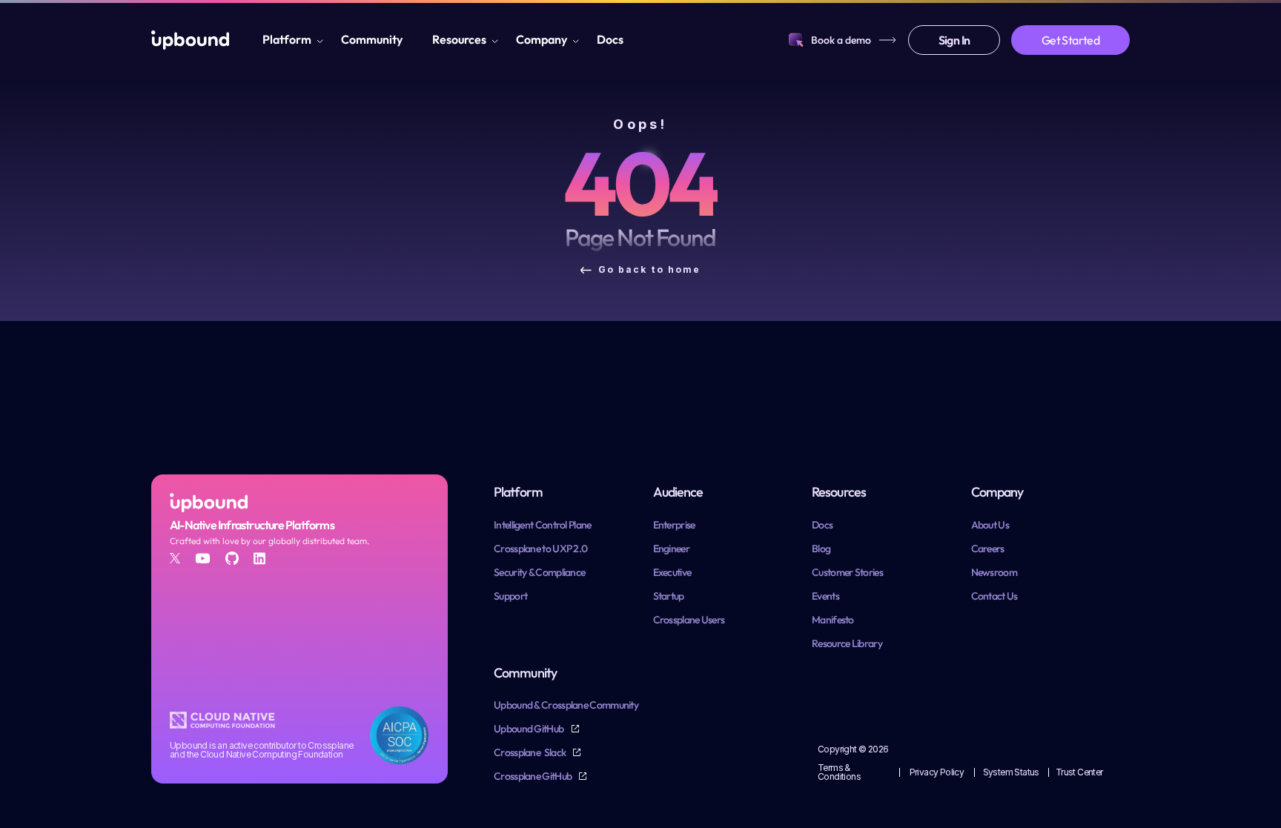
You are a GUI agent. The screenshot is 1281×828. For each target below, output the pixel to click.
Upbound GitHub (530, 728)
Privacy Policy (937, 772)
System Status (1011, 772)
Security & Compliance (539, 572)
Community (372, 39)
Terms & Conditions (839, 772)
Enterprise (674, 524)
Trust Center (1079, 772)
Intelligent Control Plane (543, 524)
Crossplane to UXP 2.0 (540, 548)
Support (510, 596)
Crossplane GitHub (533, 776)
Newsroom (994, 572)
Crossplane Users (689, 619)
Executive (672, 572)
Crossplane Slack (530, 752)
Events (825, 596)
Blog (821, 548)
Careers (987, 548)
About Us (990, 524)
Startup (668, 596)
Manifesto (833, 619)
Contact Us (994, 596)
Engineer (671, 548)
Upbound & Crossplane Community (566, 705)
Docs (610, 39)
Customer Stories (847, 572)
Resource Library (847, 643)
